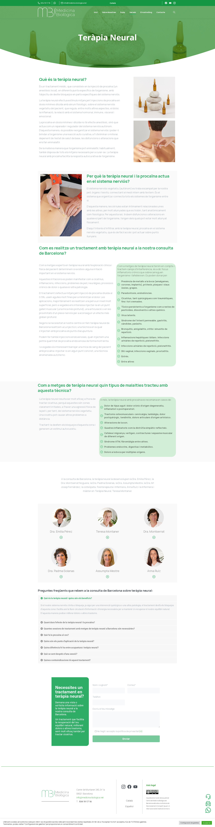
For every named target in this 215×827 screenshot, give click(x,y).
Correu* (131, 684)
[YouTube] (170, 3)
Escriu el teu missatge (104, 708)
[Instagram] (174, 3)
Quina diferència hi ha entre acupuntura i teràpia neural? (71, 647)
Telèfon (97, 696)
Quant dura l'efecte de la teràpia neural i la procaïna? (69, 622)
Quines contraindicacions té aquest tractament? (67, 660)
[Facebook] (166, 3)
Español (129, 806)
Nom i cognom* (100, 684)
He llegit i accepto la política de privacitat (119, 731)
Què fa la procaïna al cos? (56, 635)
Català (129, 800)
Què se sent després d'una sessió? (60, 654)
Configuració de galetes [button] (189, 823)
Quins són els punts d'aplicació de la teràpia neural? (69, 641)
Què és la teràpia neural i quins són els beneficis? (68, 598)
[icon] (208, 803)
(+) (140, 731)
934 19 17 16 (45, 3)
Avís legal (151, 785)
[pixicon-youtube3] (135, 786)
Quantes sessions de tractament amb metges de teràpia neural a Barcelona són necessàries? (89, 628)
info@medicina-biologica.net (90, 797)
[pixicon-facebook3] (129, 786)
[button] (107, 598)
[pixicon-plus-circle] (61, 537)
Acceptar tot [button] (206, 823)
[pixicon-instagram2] (123, 786)
